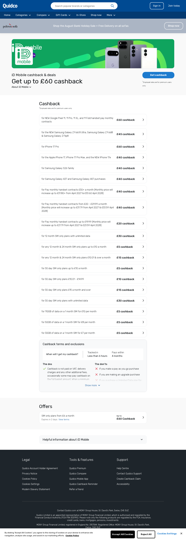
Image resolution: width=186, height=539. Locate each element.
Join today (174, 5)
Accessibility (123, 484)
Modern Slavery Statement (36, 489)
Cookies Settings (31, 484)
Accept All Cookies (122, 534)
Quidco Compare (77, 473)
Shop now (173, 25)
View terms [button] (64, 419)
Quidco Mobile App (78, 478)
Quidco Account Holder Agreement (40, 468)
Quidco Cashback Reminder (83, 484)
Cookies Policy (29, 478)
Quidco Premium (77, 468)
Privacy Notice (29, 473)
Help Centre (123, 468)
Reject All (146, 534)
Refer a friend (76, 489)
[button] (93, 26)
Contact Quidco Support (129, 473)
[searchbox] (84, 5)
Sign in (157, 5)
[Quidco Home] (10, 6)
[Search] (112, 6)
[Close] (181, 533)
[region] (93, 533)
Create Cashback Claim (129, 478)
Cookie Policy (72, 535)
